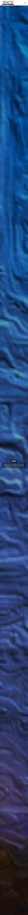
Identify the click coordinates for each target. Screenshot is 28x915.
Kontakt (14, 470)
